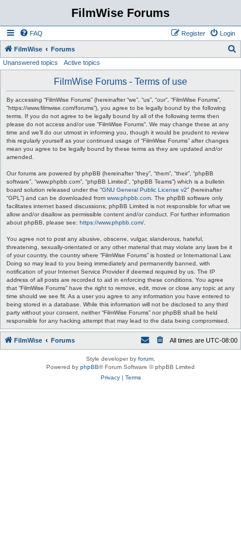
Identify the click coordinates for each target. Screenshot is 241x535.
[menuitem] (31, 33)
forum (145, 358)
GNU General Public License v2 (144, 190)
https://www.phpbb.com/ (112, 222)
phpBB (89, 367)
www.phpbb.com (129, 198)
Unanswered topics (30, 62)
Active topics (82, 62)
